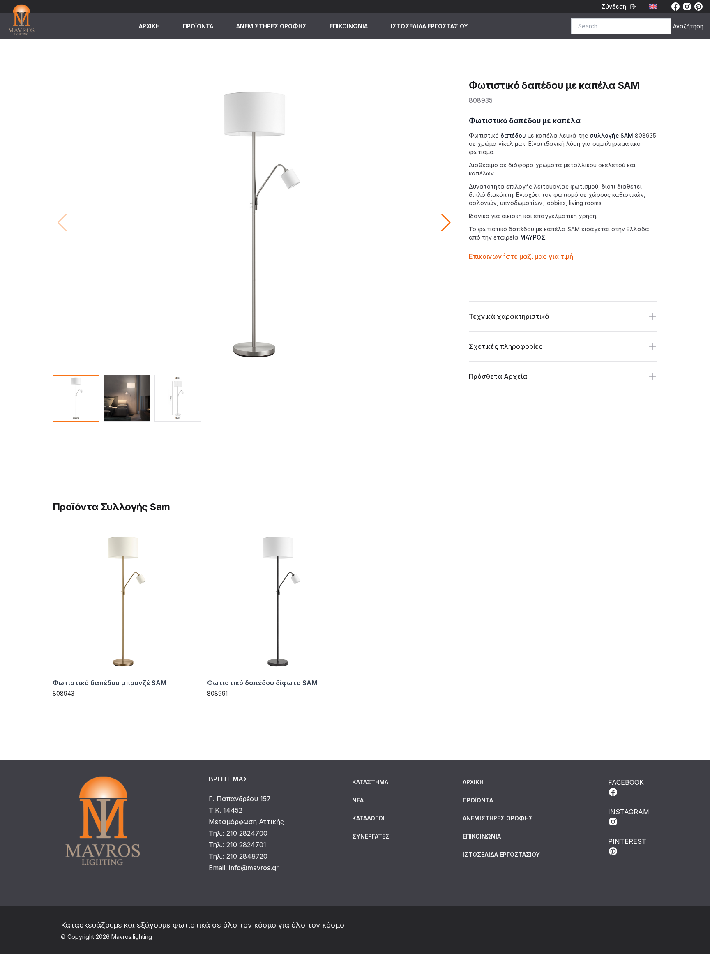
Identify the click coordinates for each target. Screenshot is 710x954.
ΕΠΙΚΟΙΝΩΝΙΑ (349, 26)
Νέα (358, 800)
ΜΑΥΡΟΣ (532, 237)
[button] (446, 223)
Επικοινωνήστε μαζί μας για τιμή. (522, 256)
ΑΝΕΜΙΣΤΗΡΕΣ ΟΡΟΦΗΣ (271, 26)
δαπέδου (513, 135)
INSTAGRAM (628, 812)
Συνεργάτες (371, 836)
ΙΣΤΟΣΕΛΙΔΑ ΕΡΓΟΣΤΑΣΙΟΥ (429, 26)
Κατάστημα (370, 782)
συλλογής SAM (611, 135)
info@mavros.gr (254, 868)
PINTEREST (627, 841)
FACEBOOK (626, 782)
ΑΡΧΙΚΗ (149, 26)
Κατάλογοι (368, 818)
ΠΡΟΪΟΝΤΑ (198, 26)
